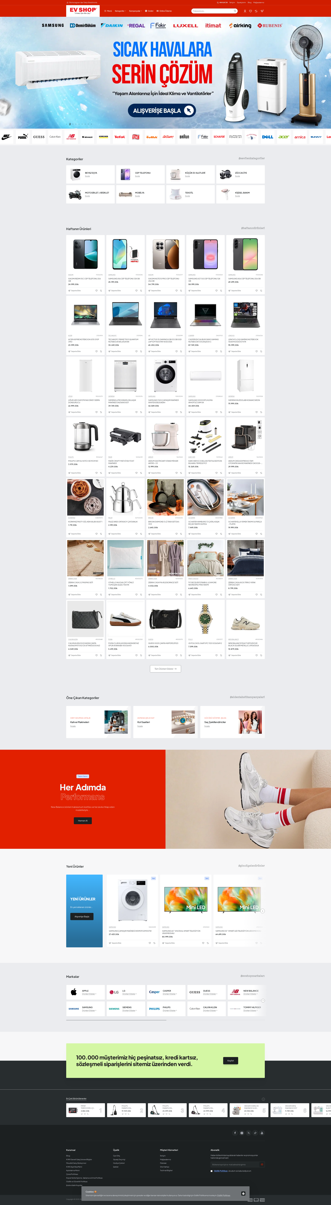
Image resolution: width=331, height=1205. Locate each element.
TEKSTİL (189, 192)
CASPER (191, 335)
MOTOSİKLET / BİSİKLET (97, 192)
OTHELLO (111, 578)
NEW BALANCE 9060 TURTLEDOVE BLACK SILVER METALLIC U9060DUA (243, 644)
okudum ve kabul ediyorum (232, 1171)
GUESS (150, 639)
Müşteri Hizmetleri (169, 1150)
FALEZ (110, 518)
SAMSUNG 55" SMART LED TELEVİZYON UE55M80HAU (238, 931)
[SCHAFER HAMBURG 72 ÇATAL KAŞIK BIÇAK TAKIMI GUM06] (205, 497)
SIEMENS (111, 396)
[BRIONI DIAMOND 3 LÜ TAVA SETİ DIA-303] (165, 497)
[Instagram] (242, 1133)
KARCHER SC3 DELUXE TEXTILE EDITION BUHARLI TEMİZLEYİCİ (205, 462)
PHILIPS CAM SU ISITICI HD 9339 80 (83, 461)
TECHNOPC (112, 335)
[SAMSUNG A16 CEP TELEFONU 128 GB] (125, 254)
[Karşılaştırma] (256, 11)
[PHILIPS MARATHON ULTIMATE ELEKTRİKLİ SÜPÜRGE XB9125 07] (114, 1110)
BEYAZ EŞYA (91, 173)
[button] (74, 291)
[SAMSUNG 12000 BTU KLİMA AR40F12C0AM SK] (205, 376)
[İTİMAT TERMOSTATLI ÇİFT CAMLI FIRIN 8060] (73, 1110)
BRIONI (150, 518)
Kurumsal (70, 1150)
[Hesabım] (245, 11)
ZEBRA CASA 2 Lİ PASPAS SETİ (80, 582)
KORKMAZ (71, 518)
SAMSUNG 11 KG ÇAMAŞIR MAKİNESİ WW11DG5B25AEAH (163, 401)
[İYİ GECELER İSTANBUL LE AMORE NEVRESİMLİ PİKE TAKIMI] (205, 558)
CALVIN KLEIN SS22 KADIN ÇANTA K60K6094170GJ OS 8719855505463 (84, 644)
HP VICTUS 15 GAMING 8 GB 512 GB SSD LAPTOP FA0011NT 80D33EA (165, 340)
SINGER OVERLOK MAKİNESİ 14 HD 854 (251, 1107)
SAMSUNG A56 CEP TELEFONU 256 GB (244, 278)
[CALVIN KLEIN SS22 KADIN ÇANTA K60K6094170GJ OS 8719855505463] (85, 619)
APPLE (85, 991)
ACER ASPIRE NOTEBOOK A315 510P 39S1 (83, 340)
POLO (190, 639)
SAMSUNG (111, 275)
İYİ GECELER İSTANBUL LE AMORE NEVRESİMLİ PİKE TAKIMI (202, 583)
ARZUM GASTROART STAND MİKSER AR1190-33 (163, 462)
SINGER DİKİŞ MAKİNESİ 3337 (291, 1107)
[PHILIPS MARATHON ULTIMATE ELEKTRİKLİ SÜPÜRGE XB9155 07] (196, 1110)
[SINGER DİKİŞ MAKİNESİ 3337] (277, 1110)
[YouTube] (262, 1133)
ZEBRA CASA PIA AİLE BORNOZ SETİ (163, 582)
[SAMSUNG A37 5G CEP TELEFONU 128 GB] (205, 254)
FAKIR (110, 457)
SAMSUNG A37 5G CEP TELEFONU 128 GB (204, 279)
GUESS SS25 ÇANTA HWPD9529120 (163, 643)
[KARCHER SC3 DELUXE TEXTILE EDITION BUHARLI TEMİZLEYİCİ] (205, 436)
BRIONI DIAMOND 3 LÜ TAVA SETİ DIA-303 (164, 522)
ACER (70, 335)
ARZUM (150, 457)
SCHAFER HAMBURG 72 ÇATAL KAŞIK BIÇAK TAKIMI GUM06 (203, 522)
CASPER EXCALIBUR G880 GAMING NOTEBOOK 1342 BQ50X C (203, 340)
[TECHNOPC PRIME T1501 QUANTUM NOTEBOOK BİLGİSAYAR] (125, 315)
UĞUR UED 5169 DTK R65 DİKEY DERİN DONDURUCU (84, 401)
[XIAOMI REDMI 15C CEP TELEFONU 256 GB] (85, 254)
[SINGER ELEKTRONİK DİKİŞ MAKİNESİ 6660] (318, 1110)
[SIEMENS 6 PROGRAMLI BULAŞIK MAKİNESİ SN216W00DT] (125, 376)
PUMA (110, 639)
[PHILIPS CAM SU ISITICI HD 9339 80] (85, 436)
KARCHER (191, 457)
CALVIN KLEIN (73, 639)
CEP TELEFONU (143, 173)
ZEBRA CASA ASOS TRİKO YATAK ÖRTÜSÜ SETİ (241, 583)
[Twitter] (248, 1133)
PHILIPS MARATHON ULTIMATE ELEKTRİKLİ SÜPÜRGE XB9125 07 (129, 1107)
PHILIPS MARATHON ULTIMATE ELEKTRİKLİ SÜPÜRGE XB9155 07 (210, 1107)
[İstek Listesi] (251, 11)
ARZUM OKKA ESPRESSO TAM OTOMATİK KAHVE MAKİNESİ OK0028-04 (244, 462)
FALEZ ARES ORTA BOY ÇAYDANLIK (123, 521)
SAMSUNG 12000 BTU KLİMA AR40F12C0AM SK (200, 401)
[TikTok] (255, 1133)
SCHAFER (191, 518)
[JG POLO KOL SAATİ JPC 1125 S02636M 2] (205, 619)
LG (123, 991)
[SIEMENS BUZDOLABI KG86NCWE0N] (245, 376)
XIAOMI (70, 275)
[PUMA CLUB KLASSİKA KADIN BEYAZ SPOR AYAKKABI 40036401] (125, 619)
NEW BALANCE (233, 639)
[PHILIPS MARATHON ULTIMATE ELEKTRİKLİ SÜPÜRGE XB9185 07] (155, 1110)
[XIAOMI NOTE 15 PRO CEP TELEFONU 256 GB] (165, 254)
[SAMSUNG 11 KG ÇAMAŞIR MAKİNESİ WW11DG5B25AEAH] (165, 376)
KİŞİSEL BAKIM (242, 192)
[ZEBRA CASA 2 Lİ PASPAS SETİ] (85, 558)
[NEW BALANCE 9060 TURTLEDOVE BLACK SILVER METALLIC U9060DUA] (245, 619)
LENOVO (231, 335)
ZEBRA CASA (72, 578)
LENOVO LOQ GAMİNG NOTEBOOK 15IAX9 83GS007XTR (243, 340)
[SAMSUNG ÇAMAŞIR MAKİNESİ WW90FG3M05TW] (132, 900)
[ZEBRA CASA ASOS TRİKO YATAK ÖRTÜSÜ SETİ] (245, 558)
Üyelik (116, 1150)
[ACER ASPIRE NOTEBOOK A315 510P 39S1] (85, 315)
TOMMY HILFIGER (252, 1007)
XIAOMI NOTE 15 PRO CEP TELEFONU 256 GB (163, 279)
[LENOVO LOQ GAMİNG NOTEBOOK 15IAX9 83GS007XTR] (245, 315)
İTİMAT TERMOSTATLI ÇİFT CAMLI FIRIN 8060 (88, 1107)
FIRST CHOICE (193, 578)
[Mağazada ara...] (235, 11)
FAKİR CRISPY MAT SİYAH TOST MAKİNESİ (121, 462)
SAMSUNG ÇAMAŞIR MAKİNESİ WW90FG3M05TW (130, 931)
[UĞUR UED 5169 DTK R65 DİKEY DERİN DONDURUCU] (85, 376)
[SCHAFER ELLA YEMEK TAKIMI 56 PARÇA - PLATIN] (245, 497)
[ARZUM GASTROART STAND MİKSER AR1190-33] (165, 436)
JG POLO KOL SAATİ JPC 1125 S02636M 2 (205, 643)
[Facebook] (235, 1133)
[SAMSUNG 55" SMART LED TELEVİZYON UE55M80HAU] (239, 900)
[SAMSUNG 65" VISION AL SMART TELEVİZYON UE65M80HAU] (185, 900)
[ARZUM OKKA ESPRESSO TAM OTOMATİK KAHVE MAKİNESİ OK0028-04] (245, 436)
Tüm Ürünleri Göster (164, 668)
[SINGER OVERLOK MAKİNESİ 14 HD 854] (236, 1110)
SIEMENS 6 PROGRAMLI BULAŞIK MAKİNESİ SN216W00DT (122, 401)
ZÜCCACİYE (241, 173)
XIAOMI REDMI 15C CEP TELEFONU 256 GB (84, 279)
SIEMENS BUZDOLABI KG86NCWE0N (244, 400)
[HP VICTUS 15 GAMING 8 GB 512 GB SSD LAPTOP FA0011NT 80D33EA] (165, 315)
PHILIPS (71, 457)
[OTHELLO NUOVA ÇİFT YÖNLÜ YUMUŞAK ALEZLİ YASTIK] (125, 558)
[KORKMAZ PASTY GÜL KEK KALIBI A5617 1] (85, 497)
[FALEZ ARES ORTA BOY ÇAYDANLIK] (125, 497)
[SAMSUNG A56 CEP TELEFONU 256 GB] (245, 254)
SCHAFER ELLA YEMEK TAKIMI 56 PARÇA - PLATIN (245, 522)
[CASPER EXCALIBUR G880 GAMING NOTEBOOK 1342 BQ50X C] (205, 315)
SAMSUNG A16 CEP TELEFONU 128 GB (124, 278)
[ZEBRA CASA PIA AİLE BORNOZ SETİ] (165, 558)
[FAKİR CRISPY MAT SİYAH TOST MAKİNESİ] (125, 436)
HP (149, 335)
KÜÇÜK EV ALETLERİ (195, 173)
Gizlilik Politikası (223, 1195)
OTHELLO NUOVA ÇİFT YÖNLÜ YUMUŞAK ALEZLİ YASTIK (121, 583)
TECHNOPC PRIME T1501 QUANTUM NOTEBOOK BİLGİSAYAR (123, 340)
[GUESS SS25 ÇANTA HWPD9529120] (165, 619)
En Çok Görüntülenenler (76, 1098)
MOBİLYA (139, 192)
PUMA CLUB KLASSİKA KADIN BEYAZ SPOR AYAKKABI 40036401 (123, 644)
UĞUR (70, 396)
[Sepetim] (262, 11)
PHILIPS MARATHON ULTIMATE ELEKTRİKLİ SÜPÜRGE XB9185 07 (170, 1107)
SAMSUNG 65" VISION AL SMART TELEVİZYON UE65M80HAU (181, 932)
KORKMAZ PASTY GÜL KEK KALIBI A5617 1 (85, 521)
